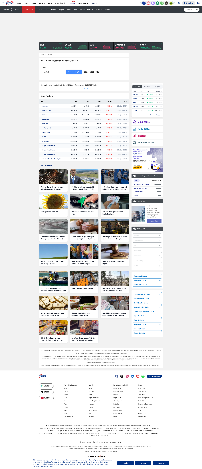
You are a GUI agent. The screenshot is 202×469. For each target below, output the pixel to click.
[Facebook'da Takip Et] (116, 376)
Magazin (66, 401)
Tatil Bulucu (142, 394)
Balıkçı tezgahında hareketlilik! (83, 288)
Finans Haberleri (110, 428)
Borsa (17, 9)
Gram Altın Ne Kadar (141, 298)
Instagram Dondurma (145, 404)
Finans (66, 391)
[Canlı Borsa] (166, 3)
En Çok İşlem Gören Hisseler (129, 433)
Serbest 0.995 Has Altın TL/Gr (51, 159)
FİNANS (6, 9)
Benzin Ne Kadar (140, 280)
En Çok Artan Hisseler (110, 433)
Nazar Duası (142, 417)
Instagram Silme (143, 407)
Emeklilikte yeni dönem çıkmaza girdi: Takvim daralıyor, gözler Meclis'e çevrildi (114, 314)
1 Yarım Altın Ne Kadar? (122, 431)
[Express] (144, 3)
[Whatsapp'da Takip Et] (143, 376)
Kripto (61, 9)
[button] (3, 3)
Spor (65, 410)
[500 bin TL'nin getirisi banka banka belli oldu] (115, 201)
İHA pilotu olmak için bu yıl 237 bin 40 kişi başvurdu (52, 262)
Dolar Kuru (116, 404)
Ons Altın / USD (46, 110)
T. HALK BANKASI (138, 192)
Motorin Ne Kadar (140, 285)
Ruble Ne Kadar (139, 333)
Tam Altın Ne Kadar (141, 303)
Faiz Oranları (104, 436)
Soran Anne (142, 391)
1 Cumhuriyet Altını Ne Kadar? (143, 431)
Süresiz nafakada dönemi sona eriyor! (113, 262)
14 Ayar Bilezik (62, 431)
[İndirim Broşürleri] (153, 3)
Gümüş (53, 9)
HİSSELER (142, 136)
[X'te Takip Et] (122, 376)
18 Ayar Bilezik (75, 431)
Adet (44, 67)
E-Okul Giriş (142, 401)
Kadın (66, 398)
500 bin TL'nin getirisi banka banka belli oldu (112, 213)
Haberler (66, 388)
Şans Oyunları (93, 410)
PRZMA (135, 94)
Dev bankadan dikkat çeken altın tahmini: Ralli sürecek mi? (52, 314)
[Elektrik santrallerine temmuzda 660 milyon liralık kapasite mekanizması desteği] (115, 278)
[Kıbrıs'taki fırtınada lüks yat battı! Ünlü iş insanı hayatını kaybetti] (53, 226)
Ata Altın (44, 137)
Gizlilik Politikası (103, 442)
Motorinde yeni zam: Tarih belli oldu (83, 213)
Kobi (90, 413)
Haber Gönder (155, 376)
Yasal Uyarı (113, 442)
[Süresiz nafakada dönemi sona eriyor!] (115, 251)
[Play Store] (46, 385)
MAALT (135, 102)
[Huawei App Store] (46, 398)
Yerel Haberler (68, 417)
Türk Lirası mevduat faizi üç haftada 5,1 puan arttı (64, 426)
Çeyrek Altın (45, 119)
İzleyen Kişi (155, 180)
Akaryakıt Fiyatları (140, 276)
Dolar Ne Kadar (139, 316)
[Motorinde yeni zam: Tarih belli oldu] (84, 201)
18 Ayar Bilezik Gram (48, 150)
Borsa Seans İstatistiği (120, 385)
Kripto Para (117, 398)
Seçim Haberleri (94, 398)
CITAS (135, 110)
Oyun (140, 385)
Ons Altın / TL (46, 115)
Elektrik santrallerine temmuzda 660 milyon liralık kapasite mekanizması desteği (114, 289)
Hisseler (115, 394)
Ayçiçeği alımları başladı (49, 212)
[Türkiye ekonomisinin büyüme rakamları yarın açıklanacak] (53, 176)
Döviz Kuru (155, 433)
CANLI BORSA (144, 129)
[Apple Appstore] (46, 391)
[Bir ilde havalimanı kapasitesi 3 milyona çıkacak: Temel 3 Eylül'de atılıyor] (84, 176)
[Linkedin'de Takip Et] (132, 376)
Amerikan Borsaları (86, 9)
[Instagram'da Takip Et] (127, 376)
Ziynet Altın (45, 141)
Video (65, 413)
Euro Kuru (116, 407)
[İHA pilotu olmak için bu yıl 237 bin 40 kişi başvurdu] (53, 251)
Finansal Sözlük (118, 391)
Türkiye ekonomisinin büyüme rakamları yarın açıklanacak (52, 188)
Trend (65, 404)
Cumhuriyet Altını (47, 128)
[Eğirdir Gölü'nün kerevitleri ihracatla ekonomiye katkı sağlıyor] (53, 278)
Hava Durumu (117, 413)
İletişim (82, 442)
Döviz (40, 9)
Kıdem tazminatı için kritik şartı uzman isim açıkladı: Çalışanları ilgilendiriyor (83, 238)
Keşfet (115, 417)
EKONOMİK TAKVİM (146, 142)
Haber (69, 9)
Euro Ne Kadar (139, 320)
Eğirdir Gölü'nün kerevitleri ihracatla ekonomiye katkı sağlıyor (53, 289)
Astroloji (91, 391)
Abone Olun (154, 221)
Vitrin (90, 394)
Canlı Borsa (117, 388)
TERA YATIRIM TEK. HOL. (140, 188)
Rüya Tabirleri (117, 410)
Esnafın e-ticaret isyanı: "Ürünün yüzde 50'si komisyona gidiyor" (83, 339)
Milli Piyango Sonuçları (145, 398)
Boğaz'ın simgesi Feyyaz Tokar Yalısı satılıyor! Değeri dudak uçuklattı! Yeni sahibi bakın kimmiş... (71, 428)
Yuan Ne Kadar (139, 329)
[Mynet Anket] (148, 3)
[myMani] (71, 3)
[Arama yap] (178, 3)
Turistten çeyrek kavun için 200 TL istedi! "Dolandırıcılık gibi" (84, 262)
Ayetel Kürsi (142, 413)
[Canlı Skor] (157, 3)
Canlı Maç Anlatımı (95, 401)
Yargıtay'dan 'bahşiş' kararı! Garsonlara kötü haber (82, 314)
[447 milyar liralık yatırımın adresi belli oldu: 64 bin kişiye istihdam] (115, 176)
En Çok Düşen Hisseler (92, 433)
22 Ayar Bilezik (87, 431)
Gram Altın (45, 106)
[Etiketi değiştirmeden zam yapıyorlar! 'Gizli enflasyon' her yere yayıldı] (53, 327)
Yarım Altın (45, 124)
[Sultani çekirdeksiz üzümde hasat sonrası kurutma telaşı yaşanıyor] (115, 226)
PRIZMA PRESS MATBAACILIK (141, 184)
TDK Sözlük (142, 410)
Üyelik (94, 442)
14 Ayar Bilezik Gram (48, 146)
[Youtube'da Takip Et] (137, 376)
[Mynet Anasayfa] (9, 2)
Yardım (89, 442)
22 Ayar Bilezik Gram (48, 154)
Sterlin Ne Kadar (140, 324)
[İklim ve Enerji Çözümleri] (171, 3)
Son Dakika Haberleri (70, 385)
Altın (46, 9)
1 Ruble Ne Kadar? (76, 433)
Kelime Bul (141, 388)
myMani (99, 9)
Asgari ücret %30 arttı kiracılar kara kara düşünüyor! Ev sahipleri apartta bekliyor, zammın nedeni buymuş (117, 426)
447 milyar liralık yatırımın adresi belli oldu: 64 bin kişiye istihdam (114, 188)
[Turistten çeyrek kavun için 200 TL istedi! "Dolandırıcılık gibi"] (84, 251)
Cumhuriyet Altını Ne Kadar (144, 311)
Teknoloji (91, 385)
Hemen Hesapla (74, 72)
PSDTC (135, 98)
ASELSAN (136, 195)
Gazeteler (92, 404)
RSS (119, 442)
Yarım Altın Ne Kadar (141, 307)
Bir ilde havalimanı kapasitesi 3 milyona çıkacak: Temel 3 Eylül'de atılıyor (84, 188)
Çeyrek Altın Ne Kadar (142, 294)
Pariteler (94, 436)
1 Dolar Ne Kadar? (46, 433)
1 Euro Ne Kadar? (61, 433)
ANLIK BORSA (144, 122)
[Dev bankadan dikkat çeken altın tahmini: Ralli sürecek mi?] (53, 303)
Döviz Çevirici (141, 229)
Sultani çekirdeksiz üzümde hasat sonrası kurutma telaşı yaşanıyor (114, 238)
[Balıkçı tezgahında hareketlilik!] (84, 278)
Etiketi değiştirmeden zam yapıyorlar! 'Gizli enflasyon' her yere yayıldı (52, 339)
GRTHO (135, 106)
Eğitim (66, 407)
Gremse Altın (46, 132)
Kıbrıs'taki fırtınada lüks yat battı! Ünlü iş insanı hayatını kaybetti (53, 238)
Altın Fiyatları (117, 401)
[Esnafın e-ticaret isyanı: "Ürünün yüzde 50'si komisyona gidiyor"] (84, 327)
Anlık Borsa (29, 9)
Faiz (75, 9)
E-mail (91, 407)
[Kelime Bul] (162, 3)
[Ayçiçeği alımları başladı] (53, 201)
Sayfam (107, 9)
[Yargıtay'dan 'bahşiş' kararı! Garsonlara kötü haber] (84, 303)
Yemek (66, 394)
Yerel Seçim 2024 (124, 428)
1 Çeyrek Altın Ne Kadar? (104, 431)
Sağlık (90, 388)
